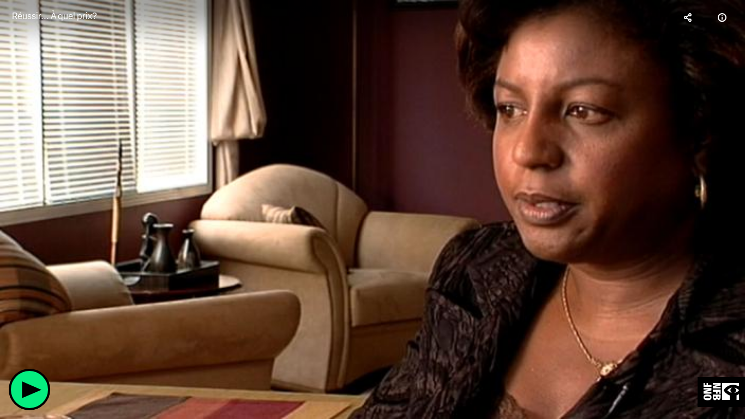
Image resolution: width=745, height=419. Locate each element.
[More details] (722, 17)
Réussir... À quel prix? (54, 16)
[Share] (688, 17)
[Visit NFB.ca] (721, 392)
